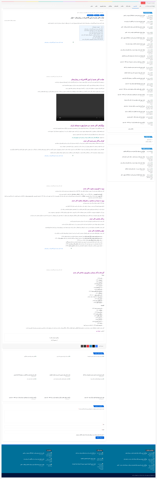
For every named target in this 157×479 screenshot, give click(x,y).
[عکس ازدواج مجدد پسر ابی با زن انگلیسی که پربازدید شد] (149, 23)
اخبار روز (135, 6)
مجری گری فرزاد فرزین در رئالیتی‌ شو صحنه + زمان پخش (134, 106)
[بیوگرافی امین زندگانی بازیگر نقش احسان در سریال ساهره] (151, 455)
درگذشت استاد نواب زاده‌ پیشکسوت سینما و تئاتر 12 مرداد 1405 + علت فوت (22, 397)
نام (103, 424)
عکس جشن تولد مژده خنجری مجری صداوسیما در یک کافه (93, 374)
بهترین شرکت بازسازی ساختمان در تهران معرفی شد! (135, 43)
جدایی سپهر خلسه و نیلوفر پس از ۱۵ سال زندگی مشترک (134, 100)
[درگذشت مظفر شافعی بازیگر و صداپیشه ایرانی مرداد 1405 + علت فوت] (54, 387)
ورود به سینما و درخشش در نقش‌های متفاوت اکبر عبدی (92, 34)
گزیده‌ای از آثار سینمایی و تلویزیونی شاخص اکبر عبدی (92, 39)
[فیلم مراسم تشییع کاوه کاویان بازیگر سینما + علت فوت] (88, 387)
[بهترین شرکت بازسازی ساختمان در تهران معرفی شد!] (149, 45)
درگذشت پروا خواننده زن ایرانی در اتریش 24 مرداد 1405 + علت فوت (132, 61)
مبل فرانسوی (149, 139)
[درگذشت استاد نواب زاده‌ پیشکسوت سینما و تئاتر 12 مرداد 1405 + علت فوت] (20, 387)
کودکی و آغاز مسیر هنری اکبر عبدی (96, 31)
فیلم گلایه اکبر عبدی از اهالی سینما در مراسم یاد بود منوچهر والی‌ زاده (85, 137)
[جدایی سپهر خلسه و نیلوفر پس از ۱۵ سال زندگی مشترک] (149, 102)
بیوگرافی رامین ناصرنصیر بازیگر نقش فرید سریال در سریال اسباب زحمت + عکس (132, 465)
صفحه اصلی (101, 12)
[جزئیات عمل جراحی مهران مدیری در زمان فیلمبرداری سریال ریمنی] (149, 51)
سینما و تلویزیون (103, 6)
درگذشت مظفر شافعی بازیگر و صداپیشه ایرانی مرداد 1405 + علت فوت (57, 397)
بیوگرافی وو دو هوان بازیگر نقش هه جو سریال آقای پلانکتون (134, 151)
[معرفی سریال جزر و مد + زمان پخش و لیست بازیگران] (149, 170)
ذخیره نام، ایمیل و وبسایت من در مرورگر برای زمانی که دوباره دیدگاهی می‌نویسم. (89, 434)
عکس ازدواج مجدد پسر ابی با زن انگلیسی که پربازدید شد (134, 21)
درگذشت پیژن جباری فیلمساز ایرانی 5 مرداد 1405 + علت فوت (134, 122)
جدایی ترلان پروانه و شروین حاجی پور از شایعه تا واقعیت (59, 374)
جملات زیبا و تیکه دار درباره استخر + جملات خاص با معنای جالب (133, 156)
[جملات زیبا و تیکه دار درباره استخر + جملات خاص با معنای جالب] (149, 158)
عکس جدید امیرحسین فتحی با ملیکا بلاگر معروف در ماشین (134, 15)
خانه (140, 6)
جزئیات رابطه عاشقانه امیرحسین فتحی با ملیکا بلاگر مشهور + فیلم (133, 37)
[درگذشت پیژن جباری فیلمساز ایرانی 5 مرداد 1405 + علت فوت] (149, 124)
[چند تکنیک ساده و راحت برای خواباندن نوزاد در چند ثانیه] (99, 454)
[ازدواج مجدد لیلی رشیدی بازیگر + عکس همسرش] (149, 118)
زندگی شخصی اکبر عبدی (98, 36)
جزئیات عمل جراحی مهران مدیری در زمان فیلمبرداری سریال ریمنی (132, 49)
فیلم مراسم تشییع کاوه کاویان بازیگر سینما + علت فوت (94, 397)
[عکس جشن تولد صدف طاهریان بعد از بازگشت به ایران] (149, 113)
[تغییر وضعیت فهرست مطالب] (101, 27)
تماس (92, 6)
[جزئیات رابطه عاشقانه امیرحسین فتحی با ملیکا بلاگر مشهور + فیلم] (149, 39)
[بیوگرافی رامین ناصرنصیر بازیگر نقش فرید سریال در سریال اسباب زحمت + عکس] (151, 467)
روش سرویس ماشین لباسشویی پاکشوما (88, 458)
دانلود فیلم (116, 6)
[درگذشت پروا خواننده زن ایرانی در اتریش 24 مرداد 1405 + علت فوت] (149, 63)
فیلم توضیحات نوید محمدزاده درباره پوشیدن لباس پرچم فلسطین (133, 55)
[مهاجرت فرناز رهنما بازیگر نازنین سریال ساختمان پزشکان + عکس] (149, 28)
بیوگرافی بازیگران (149, 141)
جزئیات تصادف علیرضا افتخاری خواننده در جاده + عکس (135, 32)
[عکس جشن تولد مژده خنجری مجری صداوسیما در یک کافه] (88, 365)
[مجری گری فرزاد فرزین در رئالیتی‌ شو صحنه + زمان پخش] (149, 107)
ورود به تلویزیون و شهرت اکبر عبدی (96, 33)
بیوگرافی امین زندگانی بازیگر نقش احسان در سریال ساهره (136, 453)
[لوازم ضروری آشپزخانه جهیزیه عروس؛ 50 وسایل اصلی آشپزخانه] (99, 466)
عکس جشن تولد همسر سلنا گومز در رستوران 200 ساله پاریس (25, 374)
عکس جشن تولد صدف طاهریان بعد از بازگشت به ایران (135, 111)
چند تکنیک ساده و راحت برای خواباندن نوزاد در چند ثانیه (86, 453)
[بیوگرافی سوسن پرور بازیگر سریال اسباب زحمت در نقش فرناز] (151, 461)
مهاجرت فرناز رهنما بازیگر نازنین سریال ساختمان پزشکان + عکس (133, 26)
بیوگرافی (110, 6)
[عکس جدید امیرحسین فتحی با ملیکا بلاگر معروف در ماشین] (149, 17)
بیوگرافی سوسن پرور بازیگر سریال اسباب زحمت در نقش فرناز (135, 459)
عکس (96, 6)
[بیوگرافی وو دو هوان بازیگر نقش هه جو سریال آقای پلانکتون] (149, 153)
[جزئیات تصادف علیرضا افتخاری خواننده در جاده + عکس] (149, 34)
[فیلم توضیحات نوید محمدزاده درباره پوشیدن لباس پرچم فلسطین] (149, 57)
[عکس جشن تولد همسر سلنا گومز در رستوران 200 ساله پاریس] (20, 365)
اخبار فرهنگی (97, 15)
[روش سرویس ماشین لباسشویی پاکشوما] (99, 460)
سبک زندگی (128, 6)
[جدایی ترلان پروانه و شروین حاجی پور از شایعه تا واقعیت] (54, 365)
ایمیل (103, 429)
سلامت (122, 6)
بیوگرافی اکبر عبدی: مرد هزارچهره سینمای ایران (93, 30)
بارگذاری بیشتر (130, 128)
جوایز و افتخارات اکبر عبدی (97, 37)
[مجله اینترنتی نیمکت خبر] (150, 6)
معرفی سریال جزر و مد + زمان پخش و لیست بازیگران (135, 168)
